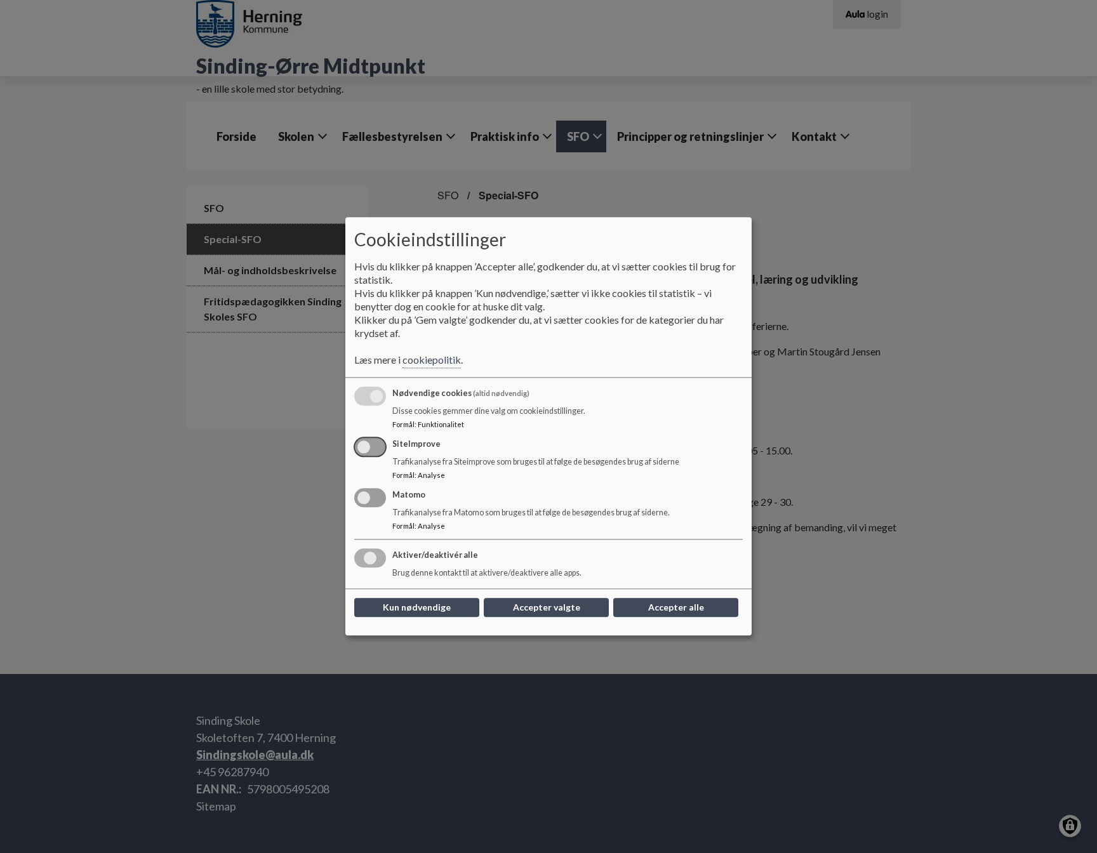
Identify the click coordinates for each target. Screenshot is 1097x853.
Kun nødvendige (417, 607)
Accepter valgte (546, 607)
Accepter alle (676, 607)
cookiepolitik (431, 360)
